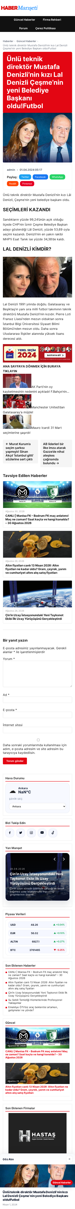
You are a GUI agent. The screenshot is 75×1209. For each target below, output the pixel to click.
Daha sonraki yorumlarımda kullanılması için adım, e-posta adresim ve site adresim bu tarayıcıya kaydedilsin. (35, 749)
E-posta (10, 710)
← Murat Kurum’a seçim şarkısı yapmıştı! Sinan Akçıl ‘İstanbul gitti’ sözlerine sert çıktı (19, 451)
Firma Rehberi (52, 19)
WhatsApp (57, 177)
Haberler (8, 41)
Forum (23, 28)
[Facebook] (9, 833)
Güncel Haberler (24, 19)
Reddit (12, 183)
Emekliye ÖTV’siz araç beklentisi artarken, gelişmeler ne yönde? (33, 1009)
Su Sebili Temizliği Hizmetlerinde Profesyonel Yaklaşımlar (35, 1001)
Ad (6, 695)
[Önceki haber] (55, 859)
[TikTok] (52, 833)
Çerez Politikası (45, 28)
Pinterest (27, 183)
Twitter (25, 177)
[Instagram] (31, 833)
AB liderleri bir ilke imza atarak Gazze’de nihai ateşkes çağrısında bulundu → (54, 453)
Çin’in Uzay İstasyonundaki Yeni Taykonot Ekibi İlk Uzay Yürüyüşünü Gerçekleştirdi (37, 994)
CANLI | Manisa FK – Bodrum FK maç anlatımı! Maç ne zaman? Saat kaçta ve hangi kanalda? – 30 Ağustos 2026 (38, 975)
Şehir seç (16, 798)
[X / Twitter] (20, 833)
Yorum (9, 659)
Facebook (40, 177)
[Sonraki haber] (63, 859)
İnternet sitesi (12, 725)
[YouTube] (42, 833)
